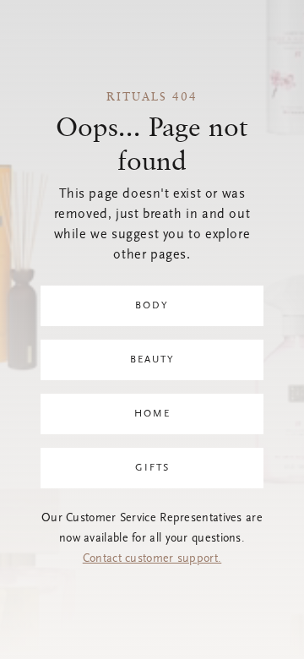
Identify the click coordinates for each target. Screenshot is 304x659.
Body (152, 306)
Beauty (152, 360)
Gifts (152, 468)
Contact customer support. (152, 559)
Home (152, 414)
